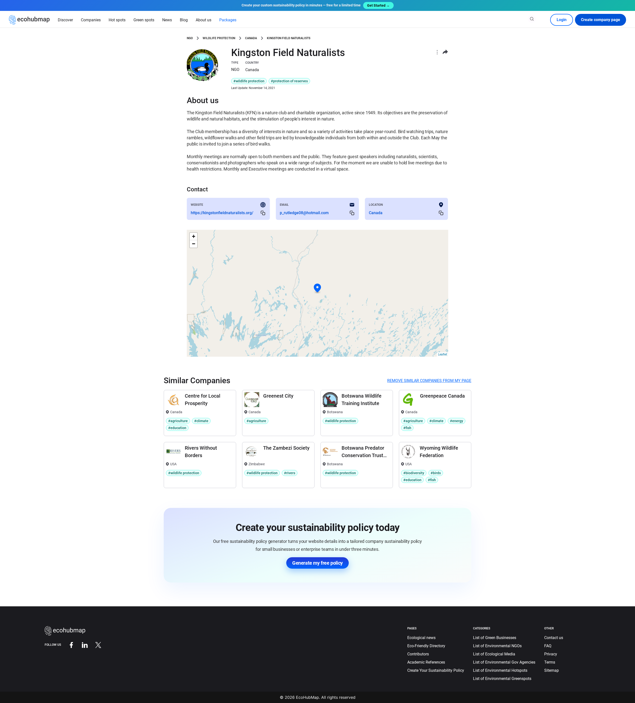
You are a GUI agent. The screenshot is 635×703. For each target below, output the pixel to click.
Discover (65, 20)
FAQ (547, 646)
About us (203, 20)
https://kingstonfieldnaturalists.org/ (222, 212)
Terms (549, 662)
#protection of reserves (289, 81)
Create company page (600, 19)
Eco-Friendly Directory (426, 646)
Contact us (553, 637)
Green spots (143, 20)
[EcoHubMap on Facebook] (67, 644)
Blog (184, 20)
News (167, 20)
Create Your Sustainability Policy (435, 670)
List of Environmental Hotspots (500, 670)
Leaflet (442, 354)
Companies (91, 20)
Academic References (426, 662)
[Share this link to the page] (445, 52)
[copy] (263, 213)
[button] (317, 288)
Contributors (418, 654)
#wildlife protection (248, 81)
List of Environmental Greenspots (502, 678)
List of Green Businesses (494, 637)
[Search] (532, 19)
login (562, 19)
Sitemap (551, 670)
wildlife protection (219, 38)
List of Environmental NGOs (497, 646)
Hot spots (117, 20)
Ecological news (421, 637)
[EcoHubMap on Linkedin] (81, 644)
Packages (227, 20)
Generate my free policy (317, 563)
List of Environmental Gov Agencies (504, 662)
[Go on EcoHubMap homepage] (29, 20)
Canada (251, 38)
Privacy (550, 654)
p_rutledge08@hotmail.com (304, 212)
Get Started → (378, 5)
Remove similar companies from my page (429, 380)
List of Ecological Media (494, 654)
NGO (190, 38)
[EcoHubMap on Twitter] (94, 644)
